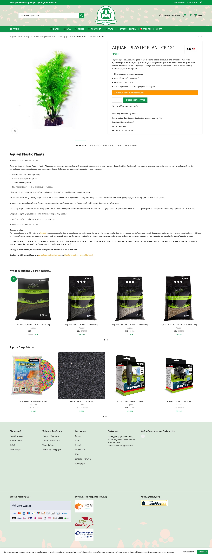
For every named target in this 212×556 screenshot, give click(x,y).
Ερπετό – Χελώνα (83, 459)
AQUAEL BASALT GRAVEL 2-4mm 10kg (82, 324)
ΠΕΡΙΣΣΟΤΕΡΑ (188, 552)
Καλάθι (13, 445)
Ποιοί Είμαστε (16, 436)
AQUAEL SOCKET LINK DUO (179, 401)
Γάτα (77, 440)
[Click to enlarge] (15, 131)
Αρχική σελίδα (17, 36)
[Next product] (201, 36)
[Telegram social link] (131, 130)
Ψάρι (28, 36)
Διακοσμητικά (64, 36)
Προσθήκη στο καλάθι (135, 100)
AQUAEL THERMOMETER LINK (130, 401)
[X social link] (122, 130)
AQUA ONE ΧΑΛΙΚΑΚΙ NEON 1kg (33, 401)
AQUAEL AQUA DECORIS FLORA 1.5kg (33, 324)
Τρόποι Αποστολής (51, 440)
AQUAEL (122, 126)
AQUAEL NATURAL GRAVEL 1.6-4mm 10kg (178, 324)
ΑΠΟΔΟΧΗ (203, 552)
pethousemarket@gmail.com (120, 445)
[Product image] (33, 298)
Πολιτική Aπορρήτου (52, 449)
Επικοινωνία (16, 440)
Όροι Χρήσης (48, 445)
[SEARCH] (81, 15)
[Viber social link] (135, 130)
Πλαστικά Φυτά (127, 122)
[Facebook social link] (200, 2)
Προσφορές (80, 463)
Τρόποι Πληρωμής (51, 436)
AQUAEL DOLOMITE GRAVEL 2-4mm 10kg (130, 324)
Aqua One (33, 404)
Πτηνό (78, 445)
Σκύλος (78, 436)
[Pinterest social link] (125, 130)
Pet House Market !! (84, 255)
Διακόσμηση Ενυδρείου (44, 36)
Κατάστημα (69, 255)
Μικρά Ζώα (80, 449)
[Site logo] (106, 15)
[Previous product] (196, 36)
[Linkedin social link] (128, 130)
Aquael (33, 328)
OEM (82, 404)
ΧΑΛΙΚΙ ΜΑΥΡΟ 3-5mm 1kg (81, 401)
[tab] (80, 144)
